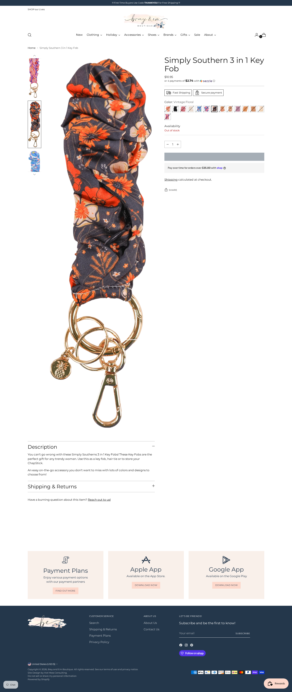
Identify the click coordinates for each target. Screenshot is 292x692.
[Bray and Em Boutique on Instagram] (187, 645)
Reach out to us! (99, 499)
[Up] (34, 55)
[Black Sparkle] (175, 109)
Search (94, 623)
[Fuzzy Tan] (245, 109)
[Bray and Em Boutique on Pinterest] (192, 645)
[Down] (34, 174)
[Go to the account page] (255, 35)
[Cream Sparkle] (191, 109)
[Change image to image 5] (34, 124)
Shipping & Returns (103, 629)
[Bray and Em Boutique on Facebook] (181, 645)
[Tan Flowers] (222, 109)
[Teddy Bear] (253, 109)
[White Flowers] (230, 109)
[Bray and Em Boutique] (146, 21)
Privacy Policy (99, 642)
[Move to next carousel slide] (261, 532)
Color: (179, 102)
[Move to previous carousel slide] (254, 533)
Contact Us (151, 629)
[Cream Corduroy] (261, 109)
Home (31, 47)
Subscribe (243, 633)
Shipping (171, 179)
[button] (214, 81)
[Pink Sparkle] (183, 109)
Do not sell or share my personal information (52, 676)
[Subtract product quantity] (168, 144)
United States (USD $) (43, 664)
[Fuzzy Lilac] (237, 109)
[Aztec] (167, 109)
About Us (150, 623)
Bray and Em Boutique (60, 669)
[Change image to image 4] (34, 77)
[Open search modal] (29, 35)
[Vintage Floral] (214, 109)
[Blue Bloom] (199, 109)
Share (173, 190)
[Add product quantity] (178, 144)
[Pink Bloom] (206, 109)
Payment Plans (100, 635)
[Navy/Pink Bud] (167, 117)
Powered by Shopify (39, 679)
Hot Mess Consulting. (55, 672)
